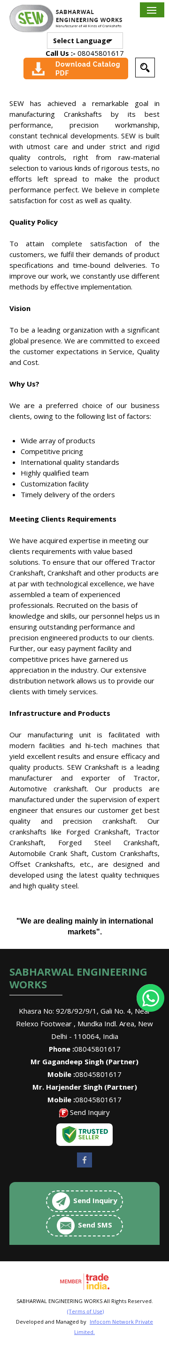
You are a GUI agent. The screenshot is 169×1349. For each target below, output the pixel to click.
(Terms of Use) (85, 1311)
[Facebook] (84, 1166)
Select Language (81, 40)
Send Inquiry (90, 1112)
